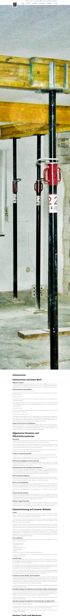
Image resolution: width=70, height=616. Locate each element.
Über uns (28, 3)
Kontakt (55, 3)
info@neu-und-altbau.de (52, 0)
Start (23, 3)
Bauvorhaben (42, 3)
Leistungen (34, 3)
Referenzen (49, 3)
